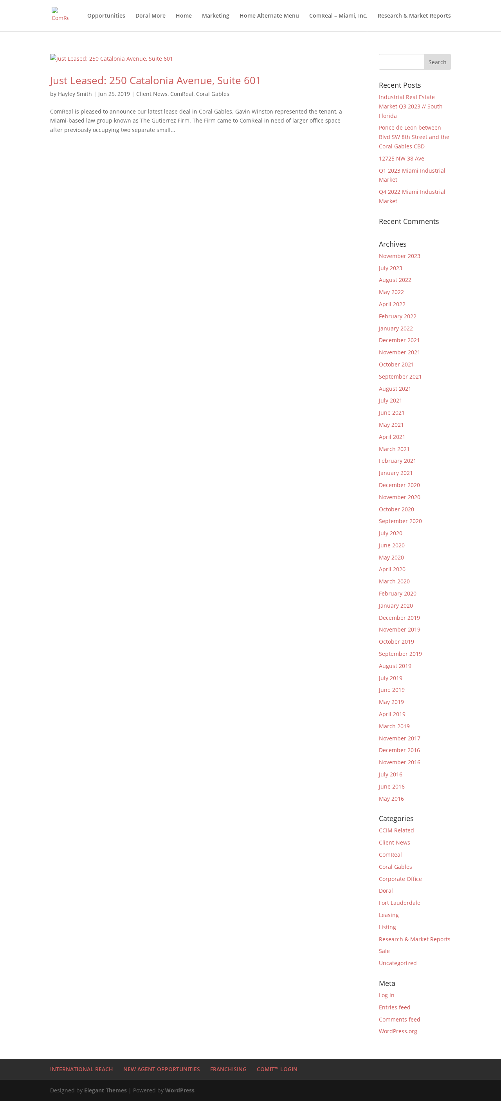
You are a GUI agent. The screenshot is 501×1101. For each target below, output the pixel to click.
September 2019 (400, 653)
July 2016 (390, 774)
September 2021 (400, 376)
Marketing (215, 16)
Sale (384, 951)
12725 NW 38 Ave (401, 158)
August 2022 (395, 279)
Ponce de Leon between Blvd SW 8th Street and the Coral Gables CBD (414, 137)
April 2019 (392, 714)
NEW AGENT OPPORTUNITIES (161, 1069)
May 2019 (391, 702)
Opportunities (106, 16)
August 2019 (395, 666)
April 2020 (392, 569)
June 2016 (392, 786)
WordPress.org (398, 1031)
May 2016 (391, 798)
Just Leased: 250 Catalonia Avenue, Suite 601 (155, 80)
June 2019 (392, 689)
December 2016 (399, 750)
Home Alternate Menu (269, 16)
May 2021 (391, 424)
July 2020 (390, 533)
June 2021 (392, 412)
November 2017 (399, 738)
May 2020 (391, 557)
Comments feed (399, 1019)
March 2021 (394, 449)
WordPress (180, 1090)
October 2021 (396, 364)
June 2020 (392, 545)
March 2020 (394, 581)
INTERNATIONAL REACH (81, 1069)
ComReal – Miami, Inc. (338, 16)
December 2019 (399, 617)
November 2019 (399, 629)
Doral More (150, 16)
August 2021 (395, 388)
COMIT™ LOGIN (277, 1069)
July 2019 (390, 678)
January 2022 (396, 328)
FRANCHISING (228, 1069)
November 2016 (399, 762)
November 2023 (399, 256)
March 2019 (394, 726)
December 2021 (399, 340)
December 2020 (399, 485)
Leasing (389, 915)
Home (184, 16)
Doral (386, 890)
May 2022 (391, 292)
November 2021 (399, 352)
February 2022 (397, 316)
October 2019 (396, 641)
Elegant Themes (105, 1090)
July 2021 (390, 400)
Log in (387, 995)
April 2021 (392, 436)
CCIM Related (396, 830)
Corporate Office (400, 879)
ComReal (181, 93)
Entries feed (395, 1007)
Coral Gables (212, 93)
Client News (152, 93)
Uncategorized (398, 963)
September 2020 (400, 521)
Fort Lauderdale (399, 902)
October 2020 (396, 509)
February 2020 (397, 593)
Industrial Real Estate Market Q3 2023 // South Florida (411, 106)
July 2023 (390, 268)
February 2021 (397, 460)
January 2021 (396, 472)
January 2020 (396, 605)
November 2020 (399, 497)
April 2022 (392, 304)
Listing (387, 927)
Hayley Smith (75, 93)
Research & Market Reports (414, 16)
